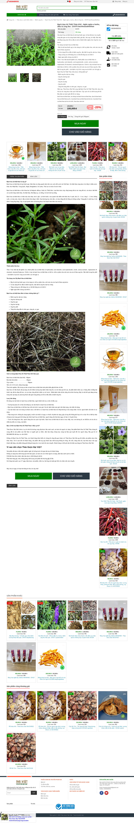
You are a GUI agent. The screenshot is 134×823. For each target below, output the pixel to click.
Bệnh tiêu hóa (44, 796)
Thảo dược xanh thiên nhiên (25, 20)
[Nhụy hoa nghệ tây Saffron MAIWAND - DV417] (113, 282)
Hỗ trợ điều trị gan (74, 784)
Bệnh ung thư (39, 20)
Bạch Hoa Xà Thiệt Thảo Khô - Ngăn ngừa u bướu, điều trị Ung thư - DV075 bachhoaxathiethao (72, 20)
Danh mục (21, 15)
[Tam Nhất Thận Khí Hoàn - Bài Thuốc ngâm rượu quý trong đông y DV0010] (77, 156)
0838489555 (14, 1)
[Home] (22, 7)
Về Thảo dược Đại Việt (91, 1)
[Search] (94, 8)
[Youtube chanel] (106, 793)
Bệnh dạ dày (44, 798)
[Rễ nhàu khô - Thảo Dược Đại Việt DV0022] (21, 711)
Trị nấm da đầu (45, 784)
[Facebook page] (101, 793)
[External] (66, 807)
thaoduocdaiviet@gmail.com (110, 787)
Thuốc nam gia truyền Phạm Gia (51, 779)
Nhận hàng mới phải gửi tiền (50, 15)
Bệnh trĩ (43, 782)
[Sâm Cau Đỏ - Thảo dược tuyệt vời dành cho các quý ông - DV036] (97, 156)
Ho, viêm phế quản (75, 787)
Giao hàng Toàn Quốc (72, 15)
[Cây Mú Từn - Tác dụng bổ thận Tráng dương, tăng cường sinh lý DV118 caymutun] (82, 711)
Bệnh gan (43, 793)
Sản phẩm (10, 803)
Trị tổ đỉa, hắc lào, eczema (48, 786)
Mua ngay (80, 123)
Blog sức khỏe (78, 1)
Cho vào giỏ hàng (80, 132)
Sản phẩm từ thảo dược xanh (79, 782)
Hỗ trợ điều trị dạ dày (75, 789)
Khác (71, 779)
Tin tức (33, 803)
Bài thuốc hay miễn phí (77, 791)
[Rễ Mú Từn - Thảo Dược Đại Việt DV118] (21, 752)
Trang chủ (11, 20)
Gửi (34, 793)
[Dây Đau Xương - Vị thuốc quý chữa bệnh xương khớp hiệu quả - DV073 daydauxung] (21, 620)
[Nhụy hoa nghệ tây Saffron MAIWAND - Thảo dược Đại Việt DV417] (113, 241)
